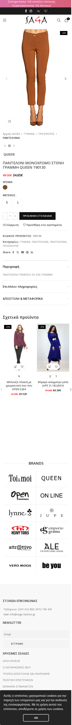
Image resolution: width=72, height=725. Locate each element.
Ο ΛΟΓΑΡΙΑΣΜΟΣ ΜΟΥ (17, 667)
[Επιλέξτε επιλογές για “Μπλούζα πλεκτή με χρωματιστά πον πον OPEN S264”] (16, 366)
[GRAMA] (51, 530)
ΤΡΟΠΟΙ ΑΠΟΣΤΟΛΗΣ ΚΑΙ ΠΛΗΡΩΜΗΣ (26, 673)
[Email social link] (22, 252)
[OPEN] (20, 495)
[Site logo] (36, 20)
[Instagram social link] (30, 11)
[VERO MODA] (20, 565)
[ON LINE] (51, 495)
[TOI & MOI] (20, 478)
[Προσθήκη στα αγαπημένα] (22, 366)
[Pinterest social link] (27, 252)
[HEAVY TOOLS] (20, 530)
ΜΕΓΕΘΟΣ (9, 195)
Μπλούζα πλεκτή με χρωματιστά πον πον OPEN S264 (19, 385)
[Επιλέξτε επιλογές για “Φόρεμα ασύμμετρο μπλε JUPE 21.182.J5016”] (50, 366)
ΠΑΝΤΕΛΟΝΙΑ (11, 138)
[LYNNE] (20, 513)
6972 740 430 (44, 609)
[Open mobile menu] (4, 20)
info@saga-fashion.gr (22, 614)
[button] (65, 709)
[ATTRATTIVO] (20, 547)
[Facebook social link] (26, 11)
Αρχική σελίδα (11, 134)
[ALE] (51, 547)
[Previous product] (5, 146)
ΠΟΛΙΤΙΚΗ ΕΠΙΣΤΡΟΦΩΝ (18, 680)
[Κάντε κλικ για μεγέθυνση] (10, 121)
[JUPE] (51, 513)
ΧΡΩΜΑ (7, 182)
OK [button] (36, 717)
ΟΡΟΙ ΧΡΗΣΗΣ (11, 661)
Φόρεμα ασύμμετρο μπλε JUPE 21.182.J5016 (53, 383)
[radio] (5, 187)
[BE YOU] (51, 565)
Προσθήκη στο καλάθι (37, 215)
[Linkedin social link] (32, 252)
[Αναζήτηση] (59, 20)
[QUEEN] (51, 478)
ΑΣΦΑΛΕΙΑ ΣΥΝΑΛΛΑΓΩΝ (18, 686)
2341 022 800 (26, 609)
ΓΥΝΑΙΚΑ (29, 134)
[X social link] (17, 252)
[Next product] (14, 146)
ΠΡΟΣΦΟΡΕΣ (46, 134)
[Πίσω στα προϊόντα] (9, 146)
